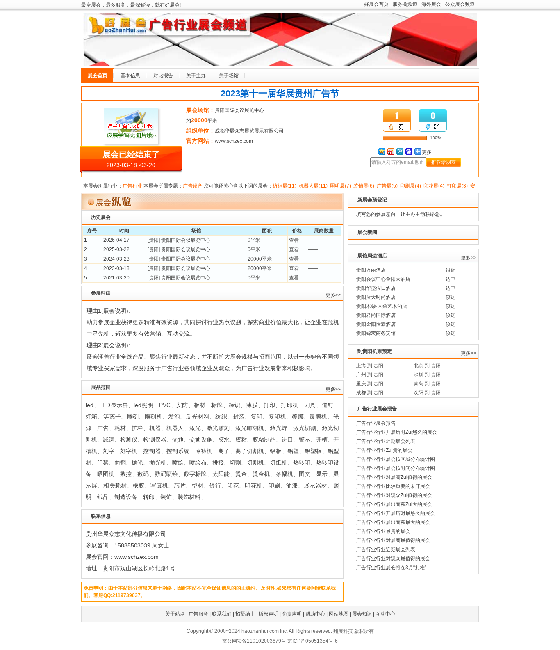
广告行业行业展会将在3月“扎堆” (391, 567)
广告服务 (198, 614)
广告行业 (132, 186)
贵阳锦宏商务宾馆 (376, 333)
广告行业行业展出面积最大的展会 (393, 522)
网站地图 (338, 614)
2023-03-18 (116, 268)
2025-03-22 (116, 249)
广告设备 (193, 186)
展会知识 (362, 614)
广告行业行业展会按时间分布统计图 (395, 468)
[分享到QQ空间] (381, 151)
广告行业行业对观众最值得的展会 (393, 558)
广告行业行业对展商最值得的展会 (393, 540)
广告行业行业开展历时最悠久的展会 (395, 513)
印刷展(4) (410, 186)
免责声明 (292, 614)
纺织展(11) (284, 186)
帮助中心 (315, 614)
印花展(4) (433, 186)
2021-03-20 (116, 278)
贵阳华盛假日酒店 (376, 288)
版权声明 (268, 614)
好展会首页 (376, 4)
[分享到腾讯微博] (399, 151)
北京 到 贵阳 (427, 365)
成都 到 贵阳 (369, 393)
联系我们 (222, 614)
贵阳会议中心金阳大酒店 (383, 279)
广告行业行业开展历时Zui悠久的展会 (396, 432)
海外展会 (431, 4)
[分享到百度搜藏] (408, 151)
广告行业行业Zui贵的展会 (384, 450)
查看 (294, 240)
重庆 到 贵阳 (369, 384)
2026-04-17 (116, 240)
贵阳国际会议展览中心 (239, 110)
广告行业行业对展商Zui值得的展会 (394, 477)
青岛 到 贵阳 (427, 384)
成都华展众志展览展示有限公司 (249, 131)
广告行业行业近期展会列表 (385, 441)
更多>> (333, 295)
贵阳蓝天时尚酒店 (376, 297)
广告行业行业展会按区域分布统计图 (395, 459)
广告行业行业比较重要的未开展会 (393, 486)
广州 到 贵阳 (369, 375)
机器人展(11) (313, 186)
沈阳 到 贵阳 (427, 393)
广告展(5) (387, 186)
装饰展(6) (363, 186)
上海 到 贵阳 (369, 365)
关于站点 (175, 614)
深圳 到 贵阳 (427, 375)
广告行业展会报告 (376, 423)
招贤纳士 (245, 614)
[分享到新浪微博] (390, 151)
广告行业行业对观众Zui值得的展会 (394, 495)
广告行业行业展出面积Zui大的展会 (394, 504)
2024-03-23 (116, 259)
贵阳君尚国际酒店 (376, 315)
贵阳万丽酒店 (371, 270)
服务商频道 (405, 4)
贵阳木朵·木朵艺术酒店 (381, 306)
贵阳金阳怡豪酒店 (376, 324)
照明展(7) (340, 186)
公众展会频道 (460, 4)
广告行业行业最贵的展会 (383, 531)
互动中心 (385, 614)
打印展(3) (457, 186)
